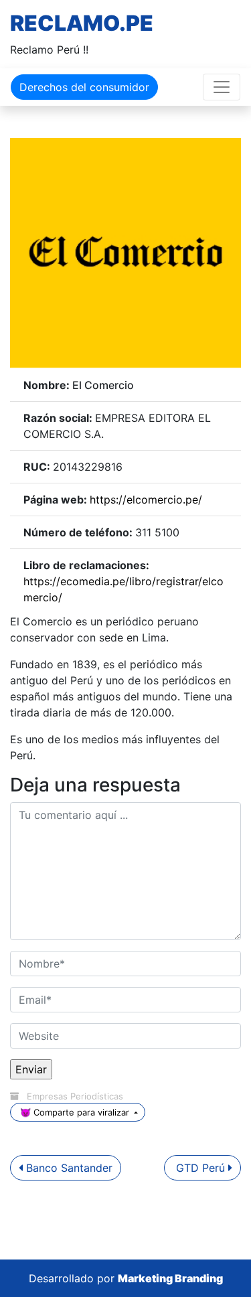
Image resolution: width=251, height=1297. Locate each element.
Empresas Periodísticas (75, 1096)
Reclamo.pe (81, 23)
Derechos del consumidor (84, 87)
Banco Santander (67, 1167)
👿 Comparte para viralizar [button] (74, 1112)
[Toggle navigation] (221, 87)
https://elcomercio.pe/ (146, 499)
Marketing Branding (170, 1278)
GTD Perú (200, 1167)
